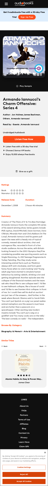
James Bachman (32, 114)
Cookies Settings (24, 467)
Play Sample (26, 86)
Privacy (24, 438)
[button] (4, 346)
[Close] (45, 452)
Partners (24, 415)
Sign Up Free (27, 17)
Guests (16, 124)
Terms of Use (24, 420)
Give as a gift (25, 171)
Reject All (24, 474)
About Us (24, 406)
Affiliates (24, 424)
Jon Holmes (17, 114)
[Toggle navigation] (6, 4)
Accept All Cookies (24, 481)
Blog (24, 429)
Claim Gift (24, 447)
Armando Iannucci (20, 118)
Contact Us (24, 433)
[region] (24, 467)
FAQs (24, 411)
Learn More (24, 442)
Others (6, 118)
